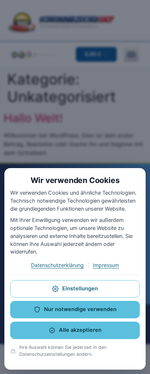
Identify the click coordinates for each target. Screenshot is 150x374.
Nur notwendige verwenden (80, 309)
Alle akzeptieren (80, 330)
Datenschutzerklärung (57, 265)
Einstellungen (80, 288)
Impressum (106, 265)
